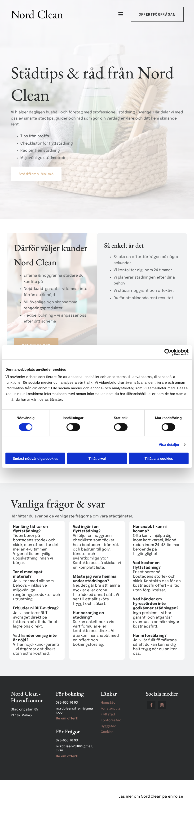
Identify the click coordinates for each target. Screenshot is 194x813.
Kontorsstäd (111, 720)
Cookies (107, 732)
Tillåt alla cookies (159, 458)
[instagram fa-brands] (162, 705)
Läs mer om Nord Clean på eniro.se (151, 797)
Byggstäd (108, 726)
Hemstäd (108, 702)
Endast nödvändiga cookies (35, 458)
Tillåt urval (97, 458)
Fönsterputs (111, 708)
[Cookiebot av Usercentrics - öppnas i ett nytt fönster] (168, 352)
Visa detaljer (169, 444)
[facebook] (151, 705)
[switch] (73, 427)
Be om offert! (67, 718)
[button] (157, 14)
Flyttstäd (108, 714)
